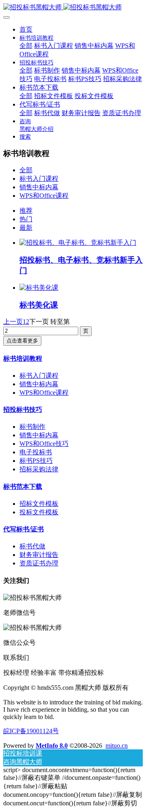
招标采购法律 (38, 469)
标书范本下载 (22, 486)
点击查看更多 (22, 341)
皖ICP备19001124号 (31, 731)
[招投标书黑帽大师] (73, 7)
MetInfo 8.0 (52, 745)
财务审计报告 (38, 554)
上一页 (13, 321)
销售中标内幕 (38, 187)
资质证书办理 (38, 563)
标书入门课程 (38, 178)
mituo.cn (116, 745)
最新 (25, 227)
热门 (25, 219)
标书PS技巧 (36, 460)
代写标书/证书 (23, 529)
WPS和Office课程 (44, 195)
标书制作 (32, 426)
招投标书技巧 (22, 409)
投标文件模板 (38, 512)
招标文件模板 (38, 503)
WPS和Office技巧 (44, 443)
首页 (25, 29)
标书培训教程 (22, 358)
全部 (25, 45)
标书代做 (32, 546)
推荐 (25, 210)
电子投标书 (35, 452)
